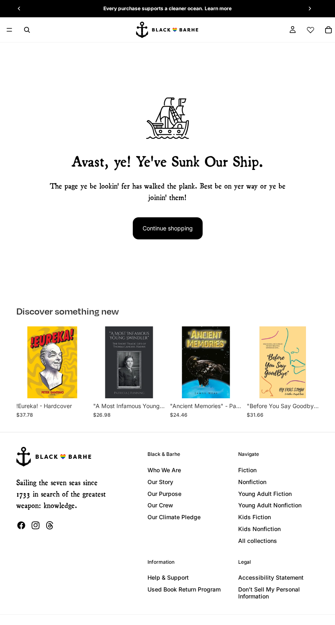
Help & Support (168, 577)
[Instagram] (35, 525)
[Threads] (50, 525)
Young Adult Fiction (265, 493)
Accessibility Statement (271, 577)
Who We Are (164, 470)
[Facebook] (21, 525)
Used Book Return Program (184, 589)
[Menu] (9, 29)
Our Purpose (164, 493)
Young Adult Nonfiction (270, 505)
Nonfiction (252, 481)
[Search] (27, 30)
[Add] (75, 385)
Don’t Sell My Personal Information (269, 593)
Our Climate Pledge (174, 516)
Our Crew (160, 505)
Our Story (160, 481)
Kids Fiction (254, 516)
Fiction (247, 470)
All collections (257, 540)
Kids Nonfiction (259, 528)
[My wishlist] (310, 30)
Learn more (218, 8)
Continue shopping (168, 228)
